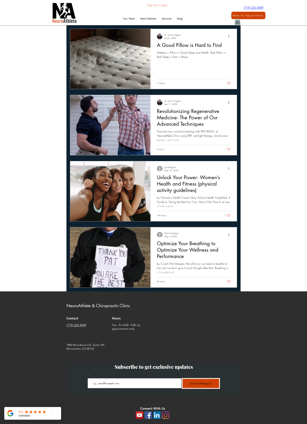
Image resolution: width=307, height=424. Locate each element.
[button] (166, 18)
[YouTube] (139, 415)
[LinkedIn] (157, 415)
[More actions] (230, 36)
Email (90, 375)
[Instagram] (165, 415)
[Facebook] (148, 415)
